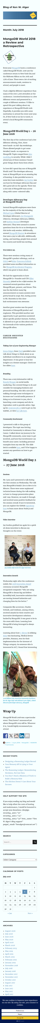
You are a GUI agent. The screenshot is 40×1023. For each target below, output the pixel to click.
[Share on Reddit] (16, 735)
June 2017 (9, 988)
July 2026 (9, 934)
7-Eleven (23, 633)
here (13, 365)
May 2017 (9, 991)
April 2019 (9, 954)
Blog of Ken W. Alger (16, 7)
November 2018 (11, 965)
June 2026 (9, 937)
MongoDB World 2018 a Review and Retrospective (19, 42)
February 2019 (11, 960)
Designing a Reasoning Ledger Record (20, 761)
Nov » (30, 913)
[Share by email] (27, 735)
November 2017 (11, 977)
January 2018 (10, 971)
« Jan (10, 913)
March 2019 (10, 957)
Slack (21, 351)
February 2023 (11, 948)
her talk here (21, 411)
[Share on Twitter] (11, 735)
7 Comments (9, 745)
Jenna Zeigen (8, 351)
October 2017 (10, 980)
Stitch (5, 261)
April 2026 (9, 942)
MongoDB (16, 68)
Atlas (14, 261)
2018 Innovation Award (21, 584)
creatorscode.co (14, 408)
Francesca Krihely (24, 261)
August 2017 (10, 983)
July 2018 (8, 968)
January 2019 (10, 963)
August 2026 (10, 931)
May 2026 (9, 940)
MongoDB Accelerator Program (19, 267)
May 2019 (9, 951)
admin (8, 742)
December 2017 (11, 974)
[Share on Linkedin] (21, 735)
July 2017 (8, 986)
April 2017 (9, 994)
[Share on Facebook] (5, 735)
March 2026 (10, 945)
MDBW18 (33, 742)
